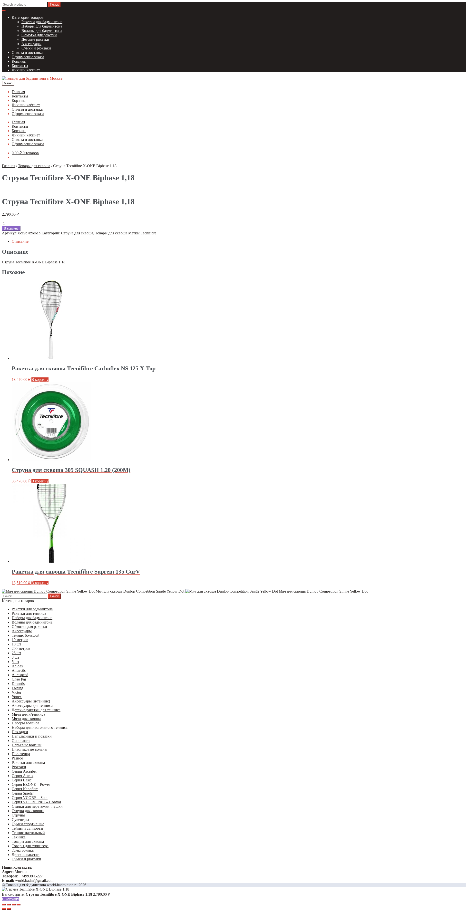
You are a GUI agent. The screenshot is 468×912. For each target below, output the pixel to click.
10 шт (16, 644)
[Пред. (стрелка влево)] (4, 909)
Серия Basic (21, 780)
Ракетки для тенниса (29, 613)
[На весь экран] (9, 904)
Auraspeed (20, 675)
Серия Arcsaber (24, 771)
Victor (16, 692)
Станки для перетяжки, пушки (37, 806)
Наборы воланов (25, 723)
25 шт (16, 653)
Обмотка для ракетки (39, 35)
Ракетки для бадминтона (41, 22)
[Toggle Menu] (4, 10)
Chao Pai (19, 679)
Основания (21, 741)
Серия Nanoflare (25, 789)
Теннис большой (25, 635)
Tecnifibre (148, 233)
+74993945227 (31, 876)
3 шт (15, 657)
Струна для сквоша (77, 233)
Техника (19, 837)
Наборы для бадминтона (41, 26)
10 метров (20, 640)
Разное (17, 758)
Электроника (23, 850)
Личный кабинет (26, 70)
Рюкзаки (19, 767)
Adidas (17, 666)
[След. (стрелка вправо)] (9, 909)
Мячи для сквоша (26, 719)
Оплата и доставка (27, 52)
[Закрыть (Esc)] (18, 904)
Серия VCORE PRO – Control (36, 802)
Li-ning (17, 688)
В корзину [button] (40, 379)
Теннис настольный (28, 833)
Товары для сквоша (34, 166)
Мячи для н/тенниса (28, 714)
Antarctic (19, 670)
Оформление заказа (28, 57)
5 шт (15, 662)
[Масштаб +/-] (4, 904)
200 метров (21, 648)
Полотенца (21, 754)
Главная (18, 92)
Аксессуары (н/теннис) (31, 701)
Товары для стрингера (30, 846)
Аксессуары (31, 44)
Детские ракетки (35, 39)
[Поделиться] (14, 904)
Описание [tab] (20, 241)
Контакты (20, 66)
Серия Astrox (22, 776)
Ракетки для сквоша (28, 762)
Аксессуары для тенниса (32, 705)
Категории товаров (28, 17)
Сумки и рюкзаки (36, 48)
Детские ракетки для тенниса (36, 710)
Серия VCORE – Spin (30, 798)
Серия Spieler (23, 793)
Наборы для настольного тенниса (40, 727)
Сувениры (20, 819)
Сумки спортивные (28, 824)
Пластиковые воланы (29, 749)
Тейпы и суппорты (27, 828)
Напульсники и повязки (32, 736)
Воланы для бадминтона (41, 31)
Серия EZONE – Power (31, 784)
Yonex (17, 697)
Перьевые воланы (26, 745)
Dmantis (18, 684)
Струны (18, 815)
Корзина (19, 61)
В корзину (11, 228)
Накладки (20, 732)
